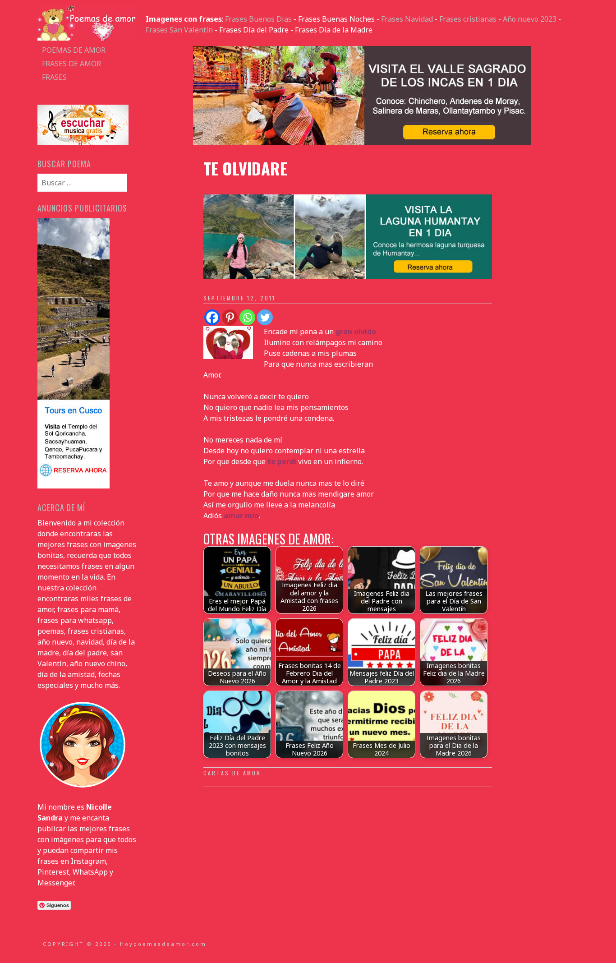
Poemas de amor (74, 50)
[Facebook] (212, 317)
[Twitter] (265, 317)
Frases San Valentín (179, 30)
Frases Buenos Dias (258, 19)
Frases (54, 77)
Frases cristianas (467, 19)
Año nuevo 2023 (529, 19)
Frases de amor (71, 64)
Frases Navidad (407, 19)
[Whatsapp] (247, 317)
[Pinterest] (230, 317)
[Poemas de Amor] (87, 38)
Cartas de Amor (232, 773)
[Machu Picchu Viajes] (362, 142)
